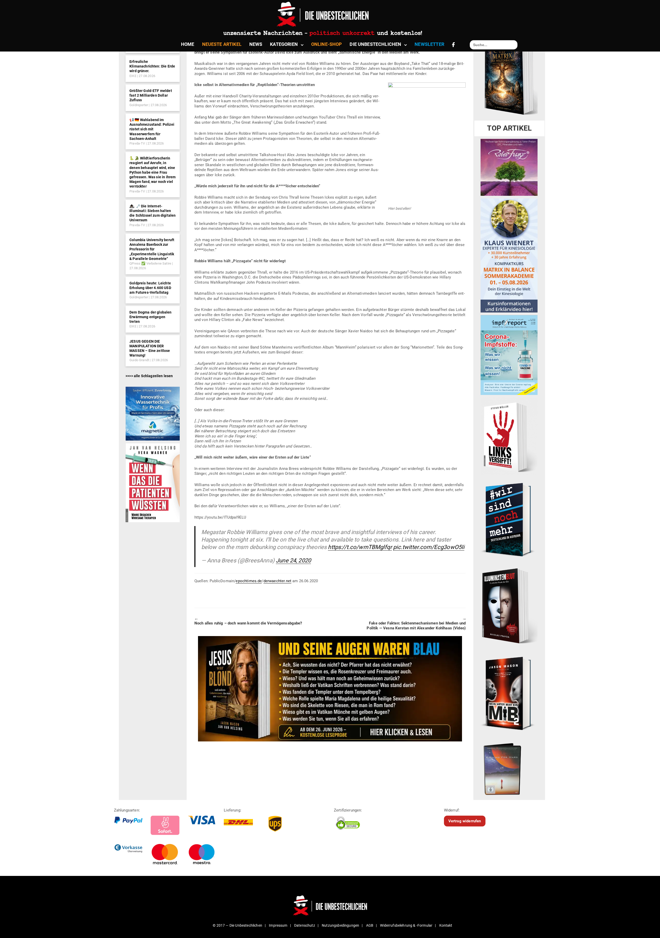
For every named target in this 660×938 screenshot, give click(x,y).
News (255, 44)
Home (187, 44)
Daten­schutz (304, 925)
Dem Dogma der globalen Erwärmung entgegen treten (150, 317)
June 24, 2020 (293, 560)
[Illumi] (509, 606)
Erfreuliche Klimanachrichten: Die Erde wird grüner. (152, 66)
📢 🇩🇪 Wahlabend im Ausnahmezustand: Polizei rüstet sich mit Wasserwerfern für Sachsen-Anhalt (151, 129)
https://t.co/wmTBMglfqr (360, 547)
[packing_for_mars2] (509, 767)
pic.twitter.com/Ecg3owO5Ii (428, 547)
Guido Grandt (139, 360)
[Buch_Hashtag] (509, 519)
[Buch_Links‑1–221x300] (509, 436)
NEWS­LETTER (429, 44)
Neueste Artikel (222, 44)
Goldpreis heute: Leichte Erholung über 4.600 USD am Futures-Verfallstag (150, 287)
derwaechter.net (277, 581)
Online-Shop (326, 44)
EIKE (132, 76)
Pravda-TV (137, 143)
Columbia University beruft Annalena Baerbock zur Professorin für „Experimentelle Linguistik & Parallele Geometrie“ (151, 249)
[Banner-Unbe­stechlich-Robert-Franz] (509, 167)
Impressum (278, 925)
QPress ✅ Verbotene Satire (150, 263)
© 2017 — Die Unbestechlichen (237, 925)
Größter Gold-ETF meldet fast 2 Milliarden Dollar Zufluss (150, 95)
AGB (369, 925)
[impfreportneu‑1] (509, 354)
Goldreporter (138, 105)
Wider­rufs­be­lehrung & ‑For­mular (406, 925)
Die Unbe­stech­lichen (375, 44)
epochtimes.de (249, 581)
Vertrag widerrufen (464, 821)
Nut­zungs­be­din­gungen (340, 925)
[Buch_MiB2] (509, 693)
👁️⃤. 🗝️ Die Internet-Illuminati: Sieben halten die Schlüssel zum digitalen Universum (152, 213)
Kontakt (445, 925)
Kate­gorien (284, 44)
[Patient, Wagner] (152, 482)
